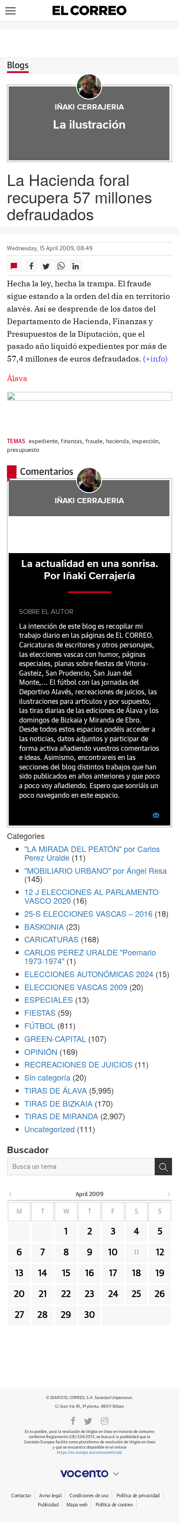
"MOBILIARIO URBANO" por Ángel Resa (95, 870)
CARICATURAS (51, 939)
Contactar (21, 1495)
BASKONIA (44, 926)
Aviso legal (50, 1495)
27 (19, 1315)
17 (113, 1273)
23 (89, 1294)
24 (113, 1294)
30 (89, 1315)
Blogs (18, 65)
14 (42, 1273)
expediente (43, 441)
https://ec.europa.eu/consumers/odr (89, 1453)
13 (19, 1273)
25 (136, 1294)
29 (66, 1315)
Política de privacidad (137, 1495)
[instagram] (104, 1420)
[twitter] (88, 1420)
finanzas (71, 441)
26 (160, 1294)
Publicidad (48, 1504)
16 (89, 1273)
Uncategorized (49, 1128)
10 (113, 1252)
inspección (145, 441)
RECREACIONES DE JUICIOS (78, 1064)
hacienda (117, 441)
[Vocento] (89, 1473)
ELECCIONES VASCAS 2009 (75, 986)
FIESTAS (40, 1012)
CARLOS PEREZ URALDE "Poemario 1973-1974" (90, 956)
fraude (94, 441)
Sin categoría (47, 1077)
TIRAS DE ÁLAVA (55, 1090)
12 (160, 1252)
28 (42, 1315)
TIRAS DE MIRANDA (61, 1115)
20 (19, 1294)
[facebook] (73, 1420)
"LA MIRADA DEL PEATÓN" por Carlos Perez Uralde (92, 853)
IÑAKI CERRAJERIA (89, 107)
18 (136, 1273)
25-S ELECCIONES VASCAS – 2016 (88, 913)
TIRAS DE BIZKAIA (58, 1103)
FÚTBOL (39, 1025)
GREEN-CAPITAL (55, 1038)
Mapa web (76, 1504)
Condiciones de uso (89, 1495)
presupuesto (23, 450)
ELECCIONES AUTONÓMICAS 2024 (88, 973)
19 (160, 1273)
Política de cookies (114, 1504)
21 (43, 1294)
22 (66, 1294)
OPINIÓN (40, 1051)
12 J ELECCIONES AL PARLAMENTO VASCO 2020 (91, 896)
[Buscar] (163, 1166)
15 (66, 1273)
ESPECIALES (48, 999)
